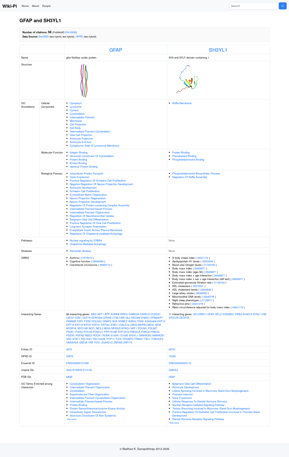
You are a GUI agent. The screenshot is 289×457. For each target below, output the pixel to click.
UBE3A (83, 342)
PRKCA (145, 332)
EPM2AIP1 (156, 317)
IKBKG (132, 321)
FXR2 (87, 321)
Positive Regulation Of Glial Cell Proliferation (95, 223)
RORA (106, 335)
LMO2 (133, 325)
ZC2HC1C (107, 342)
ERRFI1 (202, 314)
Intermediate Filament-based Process (91, 209)
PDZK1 (70, 332)
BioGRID (44, 36)
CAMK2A (134, 314)
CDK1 (78, 317)
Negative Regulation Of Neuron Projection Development (101, 184)
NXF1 (134, 328)
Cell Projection (78, 124)
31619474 (86, 258)
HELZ (218, 314)
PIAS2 (79, 332)
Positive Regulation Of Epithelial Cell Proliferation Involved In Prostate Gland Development (216, 413)
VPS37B (174, 317)
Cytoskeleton (77, 114)
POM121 (98, 332)
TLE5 (118, 339)
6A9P (69, 377)
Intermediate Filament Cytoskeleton (90, 131)
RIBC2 (88, 335)
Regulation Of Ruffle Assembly (189, 177)
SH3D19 (247, 314)
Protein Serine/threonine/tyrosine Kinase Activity (97, 408)
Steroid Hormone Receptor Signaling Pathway (198, 419)
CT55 (115, 317)
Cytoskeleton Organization (85, 383)
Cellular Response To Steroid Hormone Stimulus (199, 401)
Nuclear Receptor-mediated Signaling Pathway (198, 405)
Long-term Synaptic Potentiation (88, 226)
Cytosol (74, 110)
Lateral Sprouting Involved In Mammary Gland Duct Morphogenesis (210, 391)
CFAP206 (96, 317)
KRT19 (79, 325)
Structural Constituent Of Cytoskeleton (92, 156)
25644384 (98, 261)
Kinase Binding (78, 163)
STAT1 (76, 339)
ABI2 (94, 314)
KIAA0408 (150, 321)
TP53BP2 (127, 339)
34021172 (202, 258)
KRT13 (161, 321)
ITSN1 (140, 321)
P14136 (87, 370)
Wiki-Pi (9, 6)
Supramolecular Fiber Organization (89, 394)
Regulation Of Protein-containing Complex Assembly (100, 205)
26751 (172, 349)
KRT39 (105, 325)
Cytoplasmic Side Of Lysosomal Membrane (94, 145)
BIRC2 (124, 314)
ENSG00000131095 (77, 363)
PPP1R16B (110, 332)
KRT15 (70, 325)
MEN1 (151, 325)
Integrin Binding (78, 152)
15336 (172, 356)
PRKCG (155, 332)
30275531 (198, 286)
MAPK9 (142, 325)
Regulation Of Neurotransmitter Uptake (92, 216)
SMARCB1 (158, 335)
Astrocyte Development (83, 187)
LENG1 (114, 325)
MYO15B (83, 328)
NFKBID (116, 328)
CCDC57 (155, 314)
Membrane (76, 121)
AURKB (115, 314)
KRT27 (87, 325)
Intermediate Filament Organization (90, 212)
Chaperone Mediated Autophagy (88, 244)
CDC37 (70, 317)
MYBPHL (71, 328)
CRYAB (107, 317)
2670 (69, 349)
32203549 (207, 261)
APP (107, 314)
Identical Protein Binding (84, 166)
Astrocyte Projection (81, 138)
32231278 (197, 304)
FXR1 (80, 321)
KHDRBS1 (228, 314)
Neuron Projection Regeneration (88, 198)
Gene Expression (79, 177)
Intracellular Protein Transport (86, 173)
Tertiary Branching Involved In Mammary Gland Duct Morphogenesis (211, 408)
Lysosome (75, 106)
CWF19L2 (124, 317)
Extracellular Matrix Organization (88, 194)
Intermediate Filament (82, 117)
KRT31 (96, 325)
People (46, 6)
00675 (69, 356)
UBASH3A (72, 342)
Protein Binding (78, 159)
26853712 (104, 265)
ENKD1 (145, 317)
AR (195, 314)
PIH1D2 (88, 332)
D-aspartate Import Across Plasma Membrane (96, 230)
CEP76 (87, 317)
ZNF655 (117, 342)
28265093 (201, 293)
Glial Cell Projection (81, 135)
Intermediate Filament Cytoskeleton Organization (97, 398)
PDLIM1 (142, 328)
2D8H (172, 377)
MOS (158, 325)
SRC (69, 339)
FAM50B (71, 321)
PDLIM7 (152, 328)
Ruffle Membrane (181, 103)
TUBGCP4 (157, 339)
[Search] (283, 5)
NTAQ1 (125, 328)
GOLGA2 (96, 321)
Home (25, 6)
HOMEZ (122, 321)
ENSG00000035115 (180, 363)
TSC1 (147, 339)
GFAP (115, 49)
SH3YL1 (218, 49)
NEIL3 (99, 328)
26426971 (199, 268)
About (35, 6)
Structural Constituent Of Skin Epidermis (93, 415)
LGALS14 (124, 325)
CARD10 (145, 314)
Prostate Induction (182, 394)
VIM (90, 342)
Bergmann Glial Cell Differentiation (89, 219)
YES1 (97, 342)
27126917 (206, 300)
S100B (124, 335)
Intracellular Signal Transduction (88, 412)
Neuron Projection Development (88, 202)
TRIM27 (138, 339)
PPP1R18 (123, 332)
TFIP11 (110, 339)
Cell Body (75, 128)
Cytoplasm (76, 103)
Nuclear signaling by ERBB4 (86, 240)
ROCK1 (97, 335)
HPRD (79, 36)
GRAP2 (106, 321)
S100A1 (115, 335)
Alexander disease (80, 251)
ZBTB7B (184, 317)
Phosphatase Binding (184, 156)
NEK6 (107, 328)
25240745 (208, 296)
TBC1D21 (86, 339)
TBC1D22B (99, 339)
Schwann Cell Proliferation (85, 191)
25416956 (70, 32)
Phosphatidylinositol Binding (188, 159)
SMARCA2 (145, 335)
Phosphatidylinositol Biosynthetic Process (196, 173)
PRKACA (135, 332)
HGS (114, 321)
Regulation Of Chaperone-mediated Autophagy (96, 233)
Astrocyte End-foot (80, 142)
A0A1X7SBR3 (74, 370)
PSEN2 (79, 335)
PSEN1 (70, 335)
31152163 (209, 265)
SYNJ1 (257, 314)
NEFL (92, 328)
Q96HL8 (173, 370)
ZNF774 (127, 342)
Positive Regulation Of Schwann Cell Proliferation (98, 180)
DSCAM (135, 317)
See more (71, 419)
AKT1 (100, 314)
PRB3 (238, 314)
